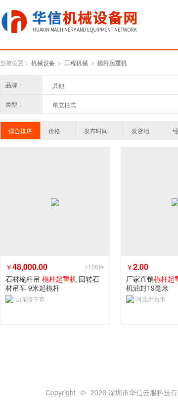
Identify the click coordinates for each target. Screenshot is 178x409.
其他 (58, 85)
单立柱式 (64, 104)
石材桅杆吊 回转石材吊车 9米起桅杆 (52, 283)
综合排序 (20, 130)
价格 (54, 130)
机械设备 (43, 62)
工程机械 (76, 62)
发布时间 (96, 130)
